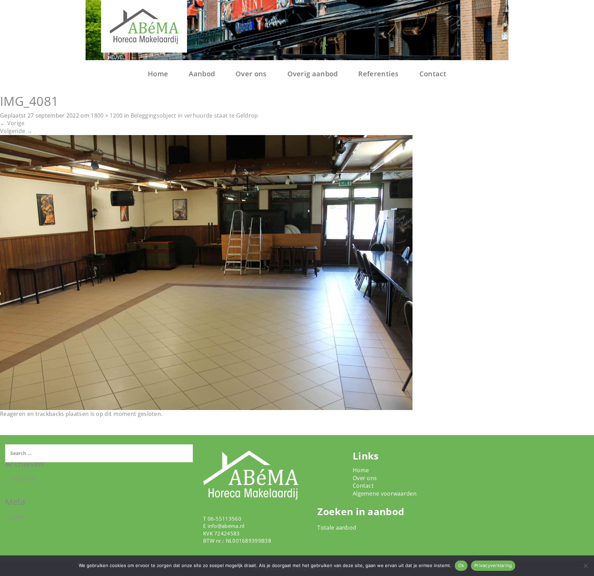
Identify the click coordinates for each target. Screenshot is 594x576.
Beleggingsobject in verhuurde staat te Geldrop (194, 115)
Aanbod (202, 73)
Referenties (378, 73)
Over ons (250, 73)
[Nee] (585, 565)
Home (158, 73)
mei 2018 (22, 479)
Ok (461, 565)
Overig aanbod (312, 73)
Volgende (16, 131)
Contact (432, 73)
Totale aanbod (336, 527)
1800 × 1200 (106, 115)
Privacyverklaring (493, 565)
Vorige (12, 123)
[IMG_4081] (206, 272)
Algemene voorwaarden (385, 493)
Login (17, 517)
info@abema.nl (226, 525)
